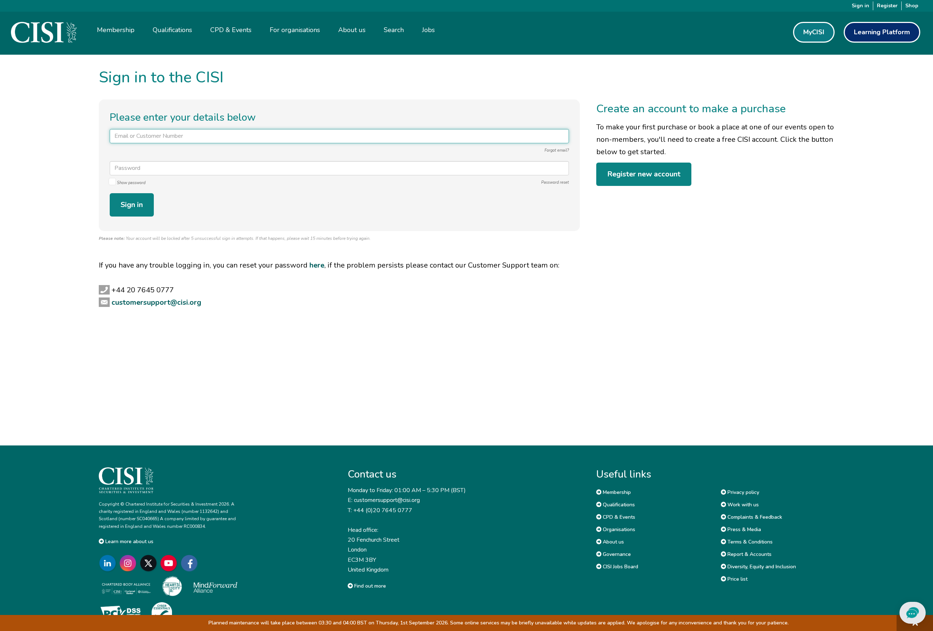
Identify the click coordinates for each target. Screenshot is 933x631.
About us (612, 541)
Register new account (643, 174)
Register (887, 5)
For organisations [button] (295, 30)
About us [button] (352, 30)
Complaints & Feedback (754, 517)
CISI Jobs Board (619, 566)
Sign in (860, 5)
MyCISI (813, 32)
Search (394, 30)
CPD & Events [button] (230, 30)
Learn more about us (128, 541)
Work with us (742, 504)
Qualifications (618, 504)
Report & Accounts (749, 554)
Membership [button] (115, 30)
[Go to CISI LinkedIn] (109, 563)
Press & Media (743, 529)
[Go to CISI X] (150, 563)
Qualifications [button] (172, 30)
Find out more (369, 586)
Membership (616, 492)
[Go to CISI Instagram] (129, 563)
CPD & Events (618, 517)
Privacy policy (742, 492)
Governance (616, 554)
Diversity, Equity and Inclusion (761, 566)
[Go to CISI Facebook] (190, 563)
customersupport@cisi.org (156, 302)
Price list (736, 579)
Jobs (428, 30)
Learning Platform (882, 32)
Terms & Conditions (749, 541)
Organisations (618, 529)
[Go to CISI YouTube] (170, 563)
